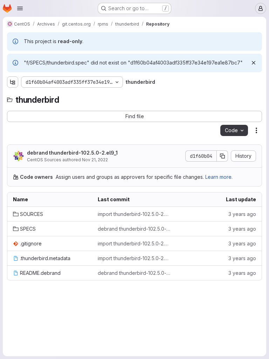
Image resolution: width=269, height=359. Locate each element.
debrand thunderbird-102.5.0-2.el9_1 (72, 153)
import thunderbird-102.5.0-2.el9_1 (134, 214)
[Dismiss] (253, 63)
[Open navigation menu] (20, 8)
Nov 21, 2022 (95, 159)
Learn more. (219, 177)
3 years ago (242, 214)
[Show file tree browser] (12, 82)
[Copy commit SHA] (222, 156)
